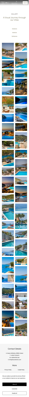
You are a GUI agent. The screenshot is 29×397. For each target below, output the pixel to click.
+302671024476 (14, 355)
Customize (14, 388)
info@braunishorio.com (14, 359)
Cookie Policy (20, 369)
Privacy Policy (7, 369)
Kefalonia (14, 36)
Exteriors (13, 29)
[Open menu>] (2, 2)
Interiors (14, 32)
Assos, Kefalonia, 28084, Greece (14, 353)
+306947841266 (14, 357)
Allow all (14, 384)
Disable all (13, 393)
